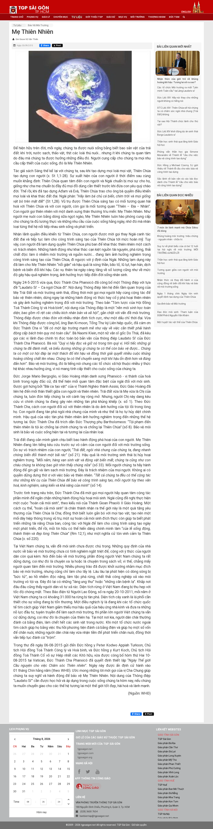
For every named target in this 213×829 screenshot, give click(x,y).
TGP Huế (162, 785)
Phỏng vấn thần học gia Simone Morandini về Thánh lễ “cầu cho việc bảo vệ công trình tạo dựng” (177, 155)
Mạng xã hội (84, 763)
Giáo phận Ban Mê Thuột (171, 789)
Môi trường (137, 17)
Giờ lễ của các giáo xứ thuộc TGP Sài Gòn (105, 737)
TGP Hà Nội (164, 814)
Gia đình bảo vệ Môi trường (171, 303)
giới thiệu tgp (94, 17)
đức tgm (174, 17)
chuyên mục (60, 17)
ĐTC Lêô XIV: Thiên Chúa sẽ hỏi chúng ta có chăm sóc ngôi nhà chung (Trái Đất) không (177, 111)
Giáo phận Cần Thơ (168, 747)
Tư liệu (17, 25)
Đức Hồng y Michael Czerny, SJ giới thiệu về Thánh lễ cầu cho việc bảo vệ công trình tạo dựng (177, 168)
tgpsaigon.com (85, 753)
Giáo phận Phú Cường (169, 768)
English (186, 11)
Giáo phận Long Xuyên (169, 755)
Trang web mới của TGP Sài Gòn (98, 743)
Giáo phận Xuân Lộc (168, 776)
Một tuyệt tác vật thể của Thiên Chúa (177, 322)
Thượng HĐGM (156, 17)
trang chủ (16, 17)
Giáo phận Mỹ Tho (167, 760)
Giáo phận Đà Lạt (167, 751)
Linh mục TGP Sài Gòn (91, 731)
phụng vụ (32, 17)
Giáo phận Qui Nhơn (168, 805)
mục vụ (122, 17)
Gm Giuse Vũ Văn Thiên (27, 39)
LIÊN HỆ (80, 797)
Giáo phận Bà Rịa (166, 743)
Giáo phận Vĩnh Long (168, 772)
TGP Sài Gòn (164, 739)
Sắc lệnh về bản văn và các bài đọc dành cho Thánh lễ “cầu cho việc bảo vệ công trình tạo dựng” (177, 182)
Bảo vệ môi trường (38, 25)
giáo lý (46, 17)
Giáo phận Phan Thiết (169, 764)
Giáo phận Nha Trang (169, 797)
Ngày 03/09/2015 (25, 45)
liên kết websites (168, 729)
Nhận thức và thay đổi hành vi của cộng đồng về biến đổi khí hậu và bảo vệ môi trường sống (177, 283)
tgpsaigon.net (84, 749)
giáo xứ (110, 17)
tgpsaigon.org (84, 757)
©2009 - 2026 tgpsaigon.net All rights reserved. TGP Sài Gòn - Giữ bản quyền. (106, 825)
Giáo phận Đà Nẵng (168, 793)
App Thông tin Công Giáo (92, 778)
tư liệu (76, 17)
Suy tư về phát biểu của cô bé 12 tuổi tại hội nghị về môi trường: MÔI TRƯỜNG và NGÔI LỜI (177, 249)
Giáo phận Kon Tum (168, 801)
